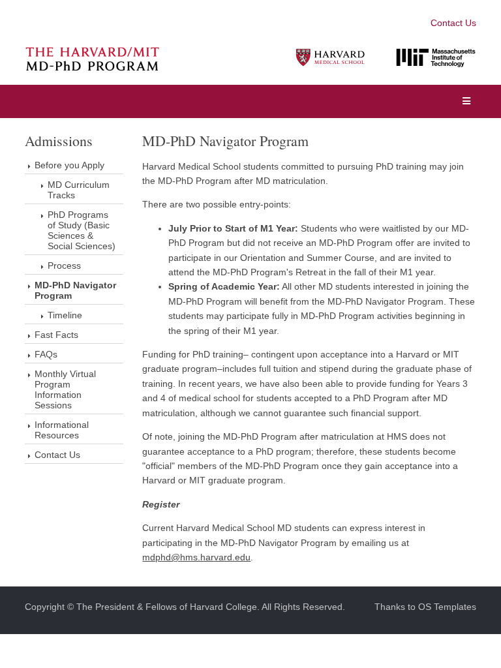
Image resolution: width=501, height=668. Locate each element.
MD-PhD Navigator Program (75, 290)
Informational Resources (62, 429)
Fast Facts (56, 334)
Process (64, 265)
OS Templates (447, 606)
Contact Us (453, 23)
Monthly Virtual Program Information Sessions (65, 389)
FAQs (46, 354)
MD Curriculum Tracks (79, 189)
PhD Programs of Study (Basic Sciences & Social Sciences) (81, 230)
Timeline (65, 315)
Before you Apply (69, 165)
